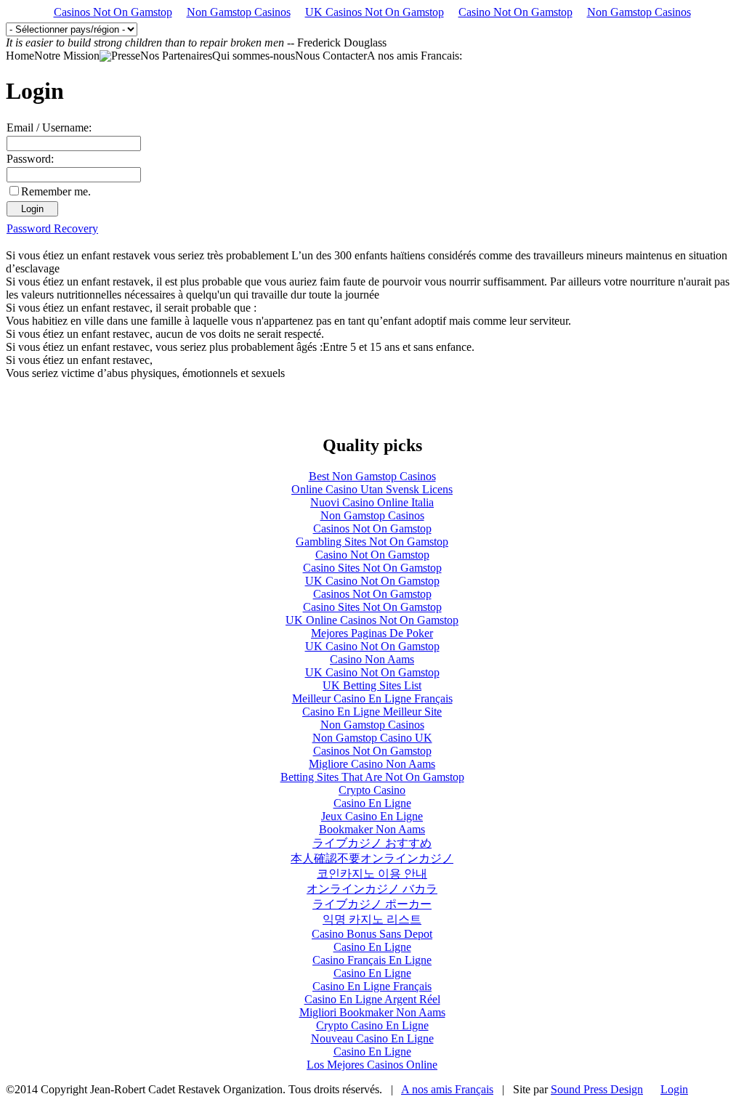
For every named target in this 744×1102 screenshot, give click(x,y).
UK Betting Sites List (372, 685)
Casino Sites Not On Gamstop (372, 568)
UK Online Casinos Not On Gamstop (372, 620)
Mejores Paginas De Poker (372, 633)
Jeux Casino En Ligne (372, 816)
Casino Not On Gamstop (515, 12)
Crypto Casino (372, 790)
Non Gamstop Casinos (239, 12)
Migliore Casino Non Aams (372, 764)
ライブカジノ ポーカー (372, 904)
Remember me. (56, 191)
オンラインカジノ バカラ (372, 889)
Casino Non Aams (372, 659)
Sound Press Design (597, 1089)
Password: (30, 159)
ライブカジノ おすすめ (372, 843)
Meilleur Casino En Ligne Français (372, 698)
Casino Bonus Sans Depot (372, 934)
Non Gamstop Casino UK (372, 738)
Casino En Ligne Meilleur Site (372, 711)
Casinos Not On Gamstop (113, 12)
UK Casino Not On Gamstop (372, 581)
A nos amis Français (447, 1089)
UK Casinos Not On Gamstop (374, 12)
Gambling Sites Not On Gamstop (372, 541)
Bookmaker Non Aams (372, 829)
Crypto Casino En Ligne (372, 1025)
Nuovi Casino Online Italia (372, 502)
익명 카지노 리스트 (372, 919)
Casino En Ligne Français (372, 986)
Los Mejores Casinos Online (372, 1064)
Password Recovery (52, 228)
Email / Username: (49, 127)
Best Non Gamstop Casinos (372, 476)
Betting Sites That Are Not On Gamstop (372, 777)
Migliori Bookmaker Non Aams (372, 1012)
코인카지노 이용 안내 (372, 873)
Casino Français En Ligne (372, 960)
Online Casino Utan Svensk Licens (372, 489)
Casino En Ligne (372, 803)
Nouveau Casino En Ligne (372, 1038)
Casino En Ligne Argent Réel (372, 999)
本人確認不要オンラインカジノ (372, 858)
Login (674, 1089)
